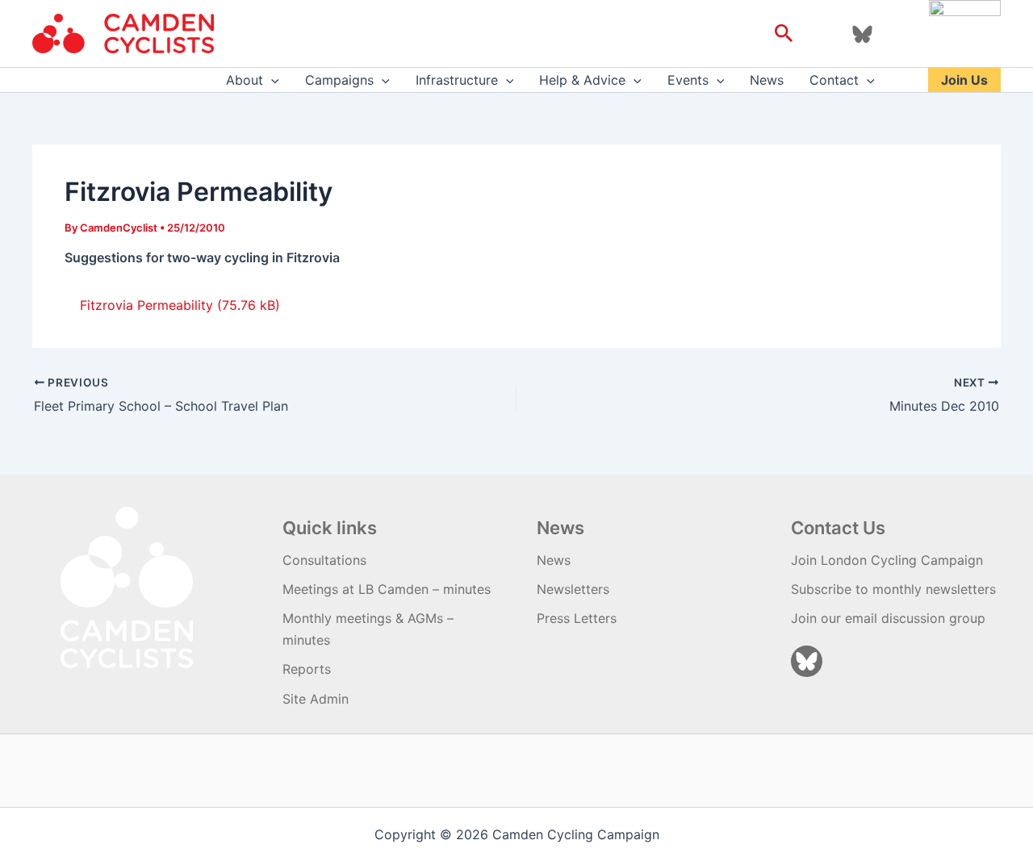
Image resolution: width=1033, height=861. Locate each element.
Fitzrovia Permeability (146, 305)
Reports (306, 669)
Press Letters (577, 618)
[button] (784, 34)
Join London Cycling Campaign (887, 560)
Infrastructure (457, 80)
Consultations (324, 560)
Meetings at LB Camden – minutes (386, 589)
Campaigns (339, 80)
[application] (271, 80)
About (244, 80)
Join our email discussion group (888, 618)
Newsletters (573, 589)
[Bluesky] (862, 34)
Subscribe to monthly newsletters (893, 589)
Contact (834, 80)
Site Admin (315, 699)
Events (688, 80)
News (767, 80)
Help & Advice (582, 80)
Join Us (964, 80)
